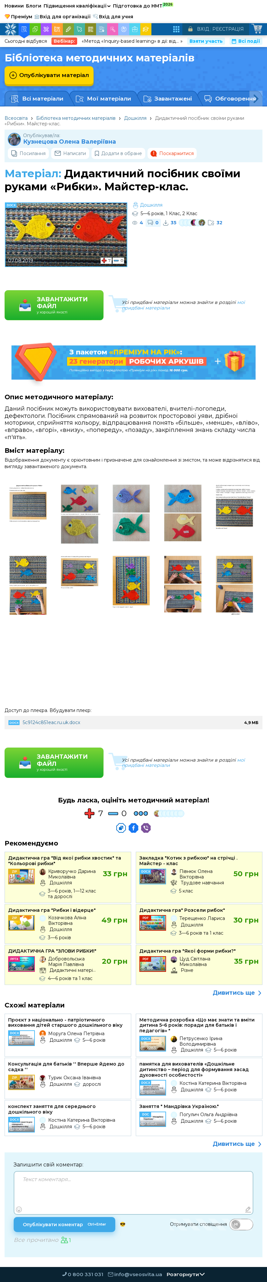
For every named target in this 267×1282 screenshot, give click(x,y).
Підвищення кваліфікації (77, 6)
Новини (14, 6)
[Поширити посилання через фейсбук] (133, 828)
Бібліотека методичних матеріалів (76, 118)
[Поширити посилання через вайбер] (146, 828)
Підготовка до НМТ (143, 5)
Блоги (33, 6)
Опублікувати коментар (64, 1224)
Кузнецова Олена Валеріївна (69, 141)
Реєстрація (228, 29)
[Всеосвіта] (10, 29)
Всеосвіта (16, 118)
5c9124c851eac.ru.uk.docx (51, 722)
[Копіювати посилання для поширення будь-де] (121, 828)
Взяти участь (206, 41)
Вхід (203, 29)
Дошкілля (135, 118)
